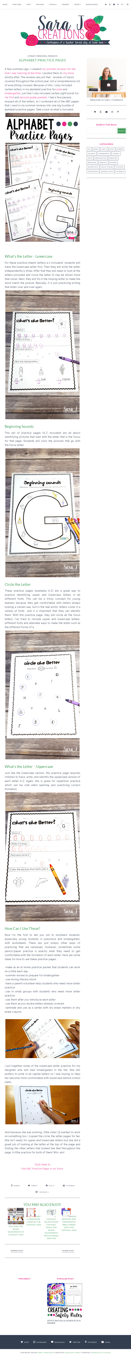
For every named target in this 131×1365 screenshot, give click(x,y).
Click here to (42, 1164)
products (52, 56)
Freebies (65, 4)
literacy (32, 56)
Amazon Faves (92, 4)
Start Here (16, 4)
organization (100, 158)
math (90, 158)
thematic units (107, 171)
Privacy (77, 4)
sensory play (93, 167)
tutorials (120, 171)
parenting (113, 158)
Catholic (53, 4)
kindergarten (13, 93)
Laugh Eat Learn (72, 1353)
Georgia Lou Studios (101, 1353)
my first (10, 97)
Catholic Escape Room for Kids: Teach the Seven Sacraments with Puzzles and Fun (51, 1228)
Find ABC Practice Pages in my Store (42, 1168)
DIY (89, 149)
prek (59, 89)
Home (5, 4)
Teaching (40, 4)
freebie (120, 149)
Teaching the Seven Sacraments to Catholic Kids (16, 1230)
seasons (113, 162)
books (95, 149)
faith (112, 149)
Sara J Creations (45, 1353)
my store (68, 73)
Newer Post (17, 1251)
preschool (42, 56)
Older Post (68, 1251)
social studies (107, 167)
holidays (91, 153)
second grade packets (33, 97)
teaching (119, 167)
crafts (104, 149)
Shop (28, 4)
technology (93, 171)
